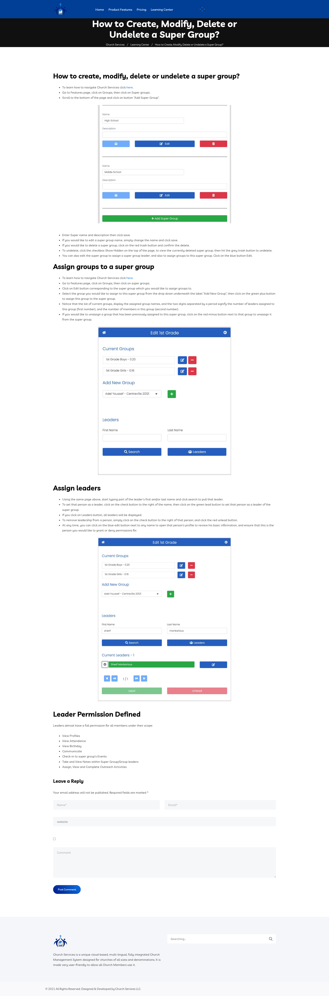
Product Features (120, 9)
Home (99, 9)
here (129, 87)
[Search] (269, 939)
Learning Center (162, 9)
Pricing (141, 9)
